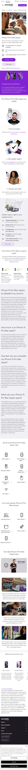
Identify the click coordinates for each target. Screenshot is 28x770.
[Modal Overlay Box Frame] (14, 385)
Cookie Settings (14, 758)
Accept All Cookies (14, 766)
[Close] (26, 746)
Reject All (14, 762)
